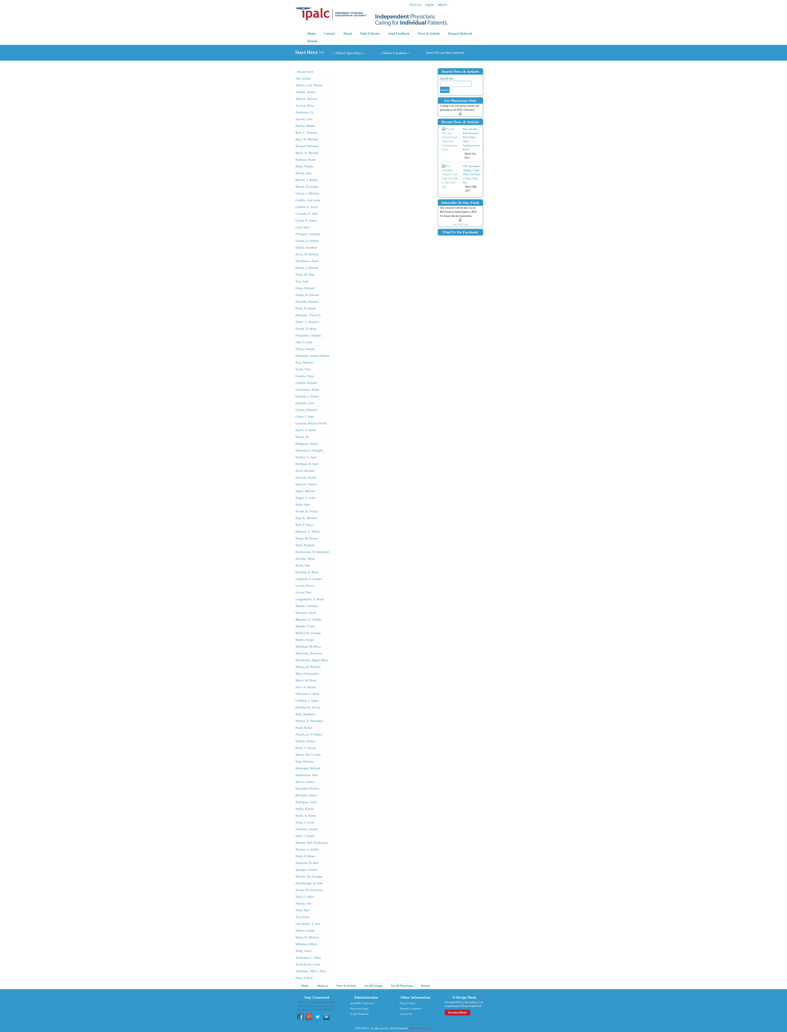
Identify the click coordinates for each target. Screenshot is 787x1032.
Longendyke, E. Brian (310, 599)
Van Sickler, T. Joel (308, 923)
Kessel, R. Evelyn (307, 511)
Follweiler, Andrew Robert (312, 355)
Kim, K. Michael (306, 518)
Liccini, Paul (304, 592)
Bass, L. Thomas (306, 132)
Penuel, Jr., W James (309, 734)
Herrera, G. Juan (306, 457)
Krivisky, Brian (305, 558)
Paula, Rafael (304, 727)
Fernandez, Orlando (308, 335)
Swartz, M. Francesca (309, 890)
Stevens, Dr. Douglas (309, 876)
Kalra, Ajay (303, 504)
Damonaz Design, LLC (420, 1028)
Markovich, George (308, 633)
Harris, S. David (306, 430)
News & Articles (429, 33)
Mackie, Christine (307, 606)
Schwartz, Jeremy (307, 829)
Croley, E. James (306, 220)
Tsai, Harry (303, 917)
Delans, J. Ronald (307, 267)
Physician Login (359, 1008)
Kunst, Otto (303, 565)
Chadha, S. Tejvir (307, 207)
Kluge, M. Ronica (307, 538)
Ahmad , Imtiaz (305, 92)
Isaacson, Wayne (306, 484)
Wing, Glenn (304, 950)
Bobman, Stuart (305, 159)
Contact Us (406, 1013)
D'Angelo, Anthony (308, 234)
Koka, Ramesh (305, 545)
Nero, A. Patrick (306, 687)
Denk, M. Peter (305, 274)
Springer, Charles (306, 869)
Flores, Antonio (305, 349)
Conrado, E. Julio (307, 213)
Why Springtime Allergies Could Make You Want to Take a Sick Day (471, 174)
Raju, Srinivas (304, 761)
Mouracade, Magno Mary (312, 660)
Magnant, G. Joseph (308, 619)
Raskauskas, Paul (307, 775)
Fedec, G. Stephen (307, 322)
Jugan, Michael (305, 491)
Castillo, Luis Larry (308, 200)
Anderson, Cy (304, 112)
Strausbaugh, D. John (309, 883)
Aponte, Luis (304, 119)
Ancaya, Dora (304, 105)
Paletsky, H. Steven (308, 707)
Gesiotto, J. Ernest (307, 396)
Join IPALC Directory (362, 1003)
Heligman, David (306, 443)
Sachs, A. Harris (306, 815)
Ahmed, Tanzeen (306, 98)
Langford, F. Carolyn (309, 579)
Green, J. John (305, 416)
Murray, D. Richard (308, 666)
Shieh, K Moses (306, 856)
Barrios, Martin (305, 125)
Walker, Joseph (305, 930)
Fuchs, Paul (303, 369)
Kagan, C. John (305, 497)
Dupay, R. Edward (307, 295)
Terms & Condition (410, 1008)
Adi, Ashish (303, 78)
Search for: (447, 78)
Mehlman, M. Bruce (308, 646)
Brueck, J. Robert (307, 180)
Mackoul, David (306, 612)
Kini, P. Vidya (304, 524)
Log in (429, 4)
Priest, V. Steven (306, 748)
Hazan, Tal (302, 437)
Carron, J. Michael (307, 193)
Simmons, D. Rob (307, 863)
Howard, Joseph (306, 477)
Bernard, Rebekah (307, 146)
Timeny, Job (303, 903)
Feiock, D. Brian (306, 328)
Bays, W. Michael (307, 139)
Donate (312, 41)
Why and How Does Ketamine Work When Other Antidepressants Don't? (471, 139)
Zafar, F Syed (304, 978)
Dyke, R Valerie (306, 308)
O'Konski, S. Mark (307, 694)
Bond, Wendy (304, 166)
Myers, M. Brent (306, 680)
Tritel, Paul (302, 910)
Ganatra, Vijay (305, 376)
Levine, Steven (305, 585)
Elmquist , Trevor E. (308, 315)
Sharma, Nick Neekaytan (312, 842)
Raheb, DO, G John (308, 754)
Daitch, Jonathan (306, 247)
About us (322, 985)
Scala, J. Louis (305, 822)
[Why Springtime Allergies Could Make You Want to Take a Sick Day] (450, 176)
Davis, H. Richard (307, 254)
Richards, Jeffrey (306, 795)
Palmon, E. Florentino (309, 721)
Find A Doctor (370, 33)
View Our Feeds (460, 224)
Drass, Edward (305, 288)
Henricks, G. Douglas (309, 450)
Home (311, 33)
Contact (329, 33)
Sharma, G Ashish (307, 849)
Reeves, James (305, 781)
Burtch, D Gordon (307, 186)
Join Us (442, 4)
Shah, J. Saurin (305, 836)
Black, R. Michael (307, 153)
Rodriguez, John (306, 802)
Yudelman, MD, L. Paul (311, 971)
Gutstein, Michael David (311, 423)
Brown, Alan (304, 173)
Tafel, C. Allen (305, 896)
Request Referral (460, 33)
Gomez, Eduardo (306, 409)
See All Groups (373, 985)
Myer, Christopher (307, 673)
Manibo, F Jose (305, 626)
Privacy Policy (408, 1003)
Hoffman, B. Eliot (307, 464)
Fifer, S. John (304, 342)
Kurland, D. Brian (307, 572)
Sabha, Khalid (305, 808)
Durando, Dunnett (307, 301)
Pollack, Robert (305, 741)
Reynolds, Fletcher (308, 788)
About (347, 33)
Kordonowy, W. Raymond (312, 552)
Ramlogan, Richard (308, 768)
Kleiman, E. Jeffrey (308, 531)
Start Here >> (310, 52)
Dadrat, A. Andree (307, 240)
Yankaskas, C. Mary (308, 957)
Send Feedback (398, 33)
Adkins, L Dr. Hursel (309, 85)
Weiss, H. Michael (307, 937)
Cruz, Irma (302, 227)
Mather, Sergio (305, 639)
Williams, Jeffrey (306, 944)
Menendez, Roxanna (309, 653)
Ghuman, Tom (305, 403)
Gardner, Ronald (306, 382)
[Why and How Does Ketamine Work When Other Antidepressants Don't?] (450, 139)
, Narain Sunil (304, 71)
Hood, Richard (305, 470)
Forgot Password (359, 1013)
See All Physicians (402, 985)
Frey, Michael (304, 362)
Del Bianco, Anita (307, 261)
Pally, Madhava (305, 714)
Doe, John (302, 281)
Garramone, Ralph (307, 389)
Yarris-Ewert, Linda (308, 964)
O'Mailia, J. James (307, 700)
